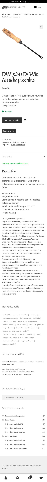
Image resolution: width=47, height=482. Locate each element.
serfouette (18, 337)
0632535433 (14, 2)
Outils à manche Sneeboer (17, 448)
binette (16, 315)
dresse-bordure (9, 321)
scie (39, 334)
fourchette (22, 324)
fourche (32, 321)
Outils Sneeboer (11, 436)
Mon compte (6, 478)
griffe (40, 324)
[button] (41, 27)
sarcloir (31, 334)
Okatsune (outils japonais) (15, 416)
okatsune (17, 331)
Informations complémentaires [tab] (15, 163)
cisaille (25, 315)
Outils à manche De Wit (16, 432)
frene (32, 324)
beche (6, 315)
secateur (7, 337)
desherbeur (20, 145)
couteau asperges (10, 318)
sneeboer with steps (11, 341)
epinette (22, 321)
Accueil (7, 14)
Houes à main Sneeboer (16, 440)
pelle (26, 331)
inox (27, 328)
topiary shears (28, 341)
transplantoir (9, 344)
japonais (35, 328)
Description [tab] (7, 156)
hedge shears (9, 328)
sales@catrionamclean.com (30, 2)
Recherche (18, 478)
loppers (7, 331)
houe (19, 328)
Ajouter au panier (12, 120)
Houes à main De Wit (15, 424)
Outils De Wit (16, 14)
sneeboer (30, 337)
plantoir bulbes (10, 334)
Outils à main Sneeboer (16, 444)
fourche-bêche (9, 324)
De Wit (13, 145)
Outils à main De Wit (30, 14)
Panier (27, 476)
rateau (21, 334)
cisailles (34, 315)
